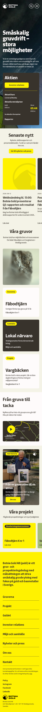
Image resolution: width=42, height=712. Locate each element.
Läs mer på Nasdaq (11, 98)
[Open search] (31, 6)
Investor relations (16, 85)
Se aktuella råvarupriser (13, 114)
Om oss (13, 499)
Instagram (7, 684)
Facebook (7, 688)
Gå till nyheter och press (21, 151)
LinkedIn (6, 691)
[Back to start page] (10, 6)
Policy (5, 680)
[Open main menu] (37, 6)
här (31, 674)
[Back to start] (21, 697)
